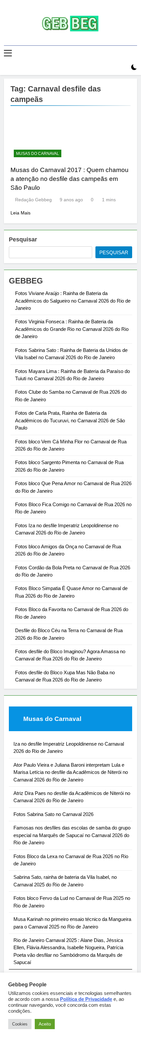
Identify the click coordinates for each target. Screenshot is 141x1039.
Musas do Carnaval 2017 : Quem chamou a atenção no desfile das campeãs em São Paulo (69, 178)
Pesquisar (23, 239)
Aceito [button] (45, 1024)
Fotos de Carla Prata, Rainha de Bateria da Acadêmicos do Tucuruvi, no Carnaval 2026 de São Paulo (70, 420)
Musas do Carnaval (37, 153)
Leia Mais (20, 212)
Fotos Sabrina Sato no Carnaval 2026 (53, 814)
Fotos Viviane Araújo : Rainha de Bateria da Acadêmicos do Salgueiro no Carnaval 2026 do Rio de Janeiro (73, 300)
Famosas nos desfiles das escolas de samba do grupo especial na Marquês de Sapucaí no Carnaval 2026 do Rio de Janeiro (72, 835)
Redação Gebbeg (33, 199)
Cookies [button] (20, 1024)
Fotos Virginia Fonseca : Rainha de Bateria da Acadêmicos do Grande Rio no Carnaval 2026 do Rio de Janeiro (72, 329)
